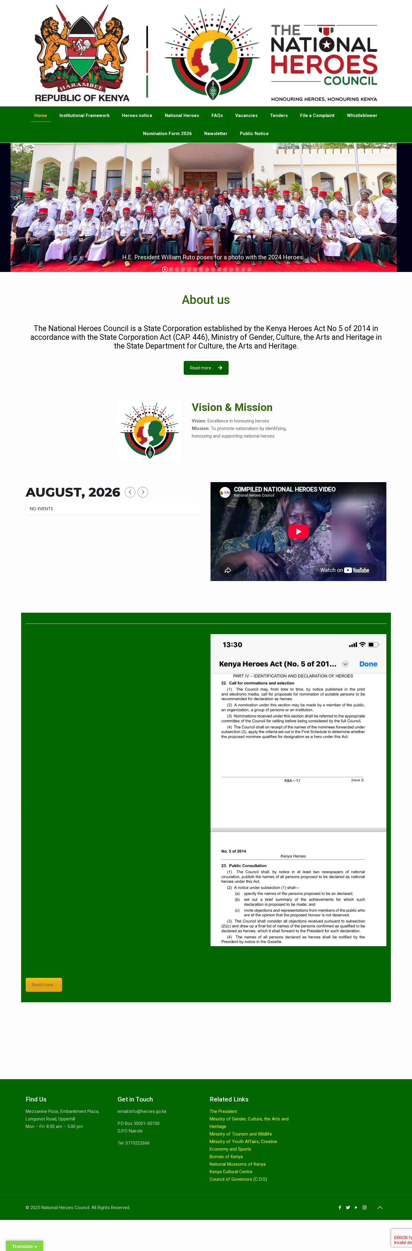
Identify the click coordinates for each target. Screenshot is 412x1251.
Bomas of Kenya (226, 1156)
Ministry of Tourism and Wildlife (241, 1134)
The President (223, 1111)
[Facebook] (340, 1207)
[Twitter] (348, 1207)
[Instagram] (364, 1207)
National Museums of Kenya (238, 1164)
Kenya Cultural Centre (231, 1171)
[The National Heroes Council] (206, 53)
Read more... (202, 367)
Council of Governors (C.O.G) (238, 1179)
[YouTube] (356, 1207)
